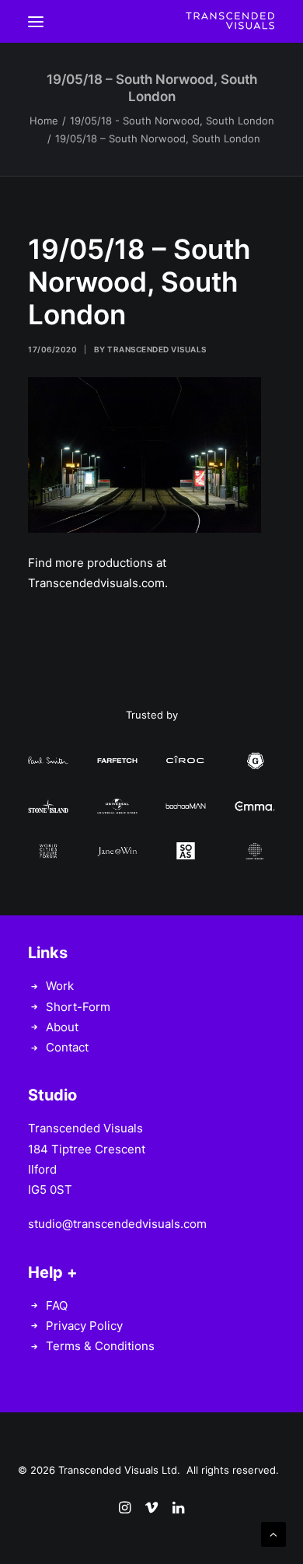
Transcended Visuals (157, 349)
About (62, 1027)
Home (44, 120)
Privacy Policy (84, 1325)
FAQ (57, 1305)
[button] (35, 21)
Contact (67, 1047)
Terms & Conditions (100, 1345)
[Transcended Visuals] (230, 21)
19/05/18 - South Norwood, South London (172, 120)
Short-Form (78, 1006)
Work (60, 985)
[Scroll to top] (273, 1533)
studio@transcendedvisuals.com (117, 1223)
